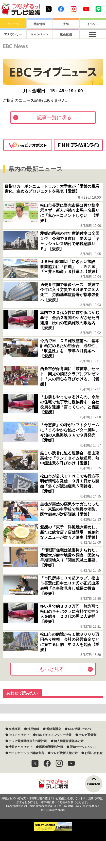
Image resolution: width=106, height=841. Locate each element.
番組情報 (39, 24)
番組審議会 (53, 729)
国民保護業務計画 (51, 747)
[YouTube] (71, 763)
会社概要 (14, 729)
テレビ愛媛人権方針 (64, 753)
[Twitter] (35, 763)
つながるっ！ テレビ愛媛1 (20, 8)
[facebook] (47, 763)
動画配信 (66, 34)
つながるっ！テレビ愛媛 (53, 783)
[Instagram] (59, 763)
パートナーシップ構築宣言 (26, 753)
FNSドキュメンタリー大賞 (54, 735)
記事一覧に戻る (54, 117)
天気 (66, 24)
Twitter (49, 9)
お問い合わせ (93, 753)
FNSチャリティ (19, 735)
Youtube (86, 9)
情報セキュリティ (20, 747)
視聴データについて (83, 747)
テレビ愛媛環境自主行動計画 (28, 741)
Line (98, 9)
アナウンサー (13, 34)
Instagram (74, 9)
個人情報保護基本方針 (69, 741)
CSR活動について (80, 729)
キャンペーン (39, 34)
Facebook (61, 9)
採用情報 (33, 729)
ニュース (13, 24)
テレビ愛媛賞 (87, 735)
